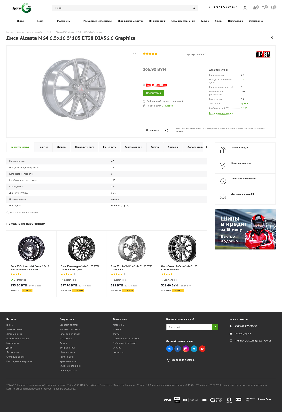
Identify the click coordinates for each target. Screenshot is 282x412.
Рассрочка (66, 338)
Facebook (177, 348)
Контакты (118, 352)
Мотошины (12, 343)
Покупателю (67, 319)
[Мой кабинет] (245, 8)
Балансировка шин (70, 365)
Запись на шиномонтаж (244, 178)
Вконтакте (169, 348)
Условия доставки (70, 329)
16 (242, 79)
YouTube (202, 348)
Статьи (116, 334)
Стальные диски (15, 356)
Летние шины (14, 334)
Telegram (194, 348)
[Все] (271, 21)
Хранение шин (68, 361)
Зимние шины (14, 329)
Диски (244, 103)
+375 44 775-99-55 (223, 6)
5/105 (244, 108)
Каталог (11, 319)
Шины (9, 324)
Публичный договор (124, 343)
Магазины (118, 324)
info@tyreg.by (243, 333)
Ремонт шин (67, 356)
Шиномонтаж (67, 352)
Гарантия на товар (70, 334)
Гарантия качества (241, 163)
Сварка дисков (68, 370)
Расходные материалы (19, 361)
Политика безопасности (126, 338)
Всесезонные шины (17, 338)
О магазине (120, 319)
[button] (268, 292)
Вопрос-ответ (67, 347)
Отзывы (117, 347)
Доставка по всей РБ (242, 194)
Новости (117, 329)
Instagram (186, 348)
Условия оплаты (69, 324)
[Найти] (194, 8)
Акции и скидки (239, 147)
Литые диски (13, 352)
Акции (63, 343)
